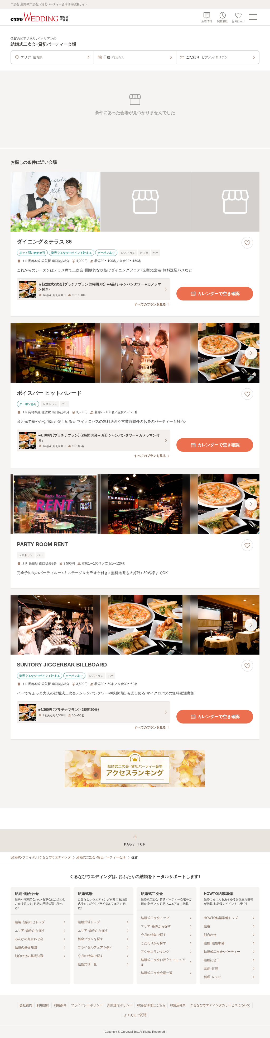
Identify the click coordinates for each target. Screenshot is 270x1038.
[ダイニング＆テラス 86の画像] (135, 202)
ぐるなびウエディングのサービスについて (220, 1005)
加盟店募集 (178, 1005)
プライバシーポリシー (87, 1005)
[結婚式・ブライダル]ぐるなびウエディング (41, 857)
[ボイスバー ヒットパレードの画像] (135, 353)
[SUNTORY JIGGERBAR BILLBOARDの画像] (135, 625)
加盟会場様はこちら (151, 1005)
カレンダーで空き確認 (218, 293)
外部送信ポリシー (119, 1005)
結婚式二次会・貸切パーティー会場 (101, 857)
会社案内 (26, 1005)
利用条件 (60, 1005)
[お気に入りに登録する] (247, 242)
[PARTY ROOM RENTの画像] (135, 504)
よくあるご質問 (135, 1015)
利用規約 (43, 1005)
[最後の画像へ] (251, 353)
